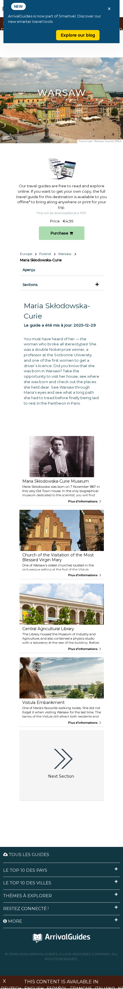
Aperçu (29, 270)
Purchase (60, 233)
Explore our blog (78, 35)
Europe (26, 254)
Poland (45, 254)
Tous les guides (28, 854)
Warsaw (65, 254)
